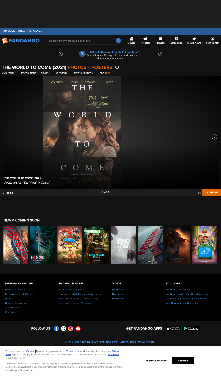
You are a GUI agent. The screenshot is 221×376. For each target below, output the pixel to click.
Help (133, 342)
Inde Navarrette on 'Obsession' (182, 303)
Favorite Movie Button (116, 67)
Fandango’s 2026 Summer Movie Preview (81, 294)
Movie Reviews (83, 72)
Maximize (199, 193)
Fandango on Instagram (70, 328)
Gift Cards (9, 31)
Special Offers (12, 307)
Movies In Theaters (15, 289)
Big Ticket (117, 294)
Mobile (8, 298)
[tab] (98, 58)
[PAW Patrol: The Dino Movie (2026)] (70, 245)
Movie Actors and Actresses (20, 294)
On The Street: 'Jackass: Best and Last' (186, 298)
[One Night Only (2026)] (97, 245)
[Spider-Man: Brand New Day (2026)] (16, 245)
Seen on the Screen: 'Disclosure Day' (79, 298)
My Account (146, 342)
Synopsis (61, 72)
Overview (8, 72)
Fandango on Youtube (78, 328)
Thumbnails (3, 193)
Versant (31, 351)
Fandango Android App (191, 328)
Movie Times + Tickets (35, 72)
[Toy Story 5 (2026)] (205, 245)
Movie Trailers (119, 289)
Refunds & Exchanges (114, 342)
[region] (110, 361)
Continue (183, 360)
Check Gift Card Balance (81, 342)
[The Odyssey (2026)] (178, 245)
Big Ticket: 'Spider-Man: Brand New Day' (187, 294)
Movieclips (117, 298)
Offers (21, 31)
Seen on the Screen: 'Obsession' (76, 303)
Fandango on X (63, 328)
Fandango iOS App (173, 328)
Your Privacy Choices (156, 360)
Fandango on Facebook (56, 328)
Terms (69, 351)
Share (213, 192)
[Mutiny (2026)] (151, 245)
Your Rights (113, 354)
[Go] (118, 40)
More (103, 72)
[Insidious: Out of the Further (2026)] (43, 245)
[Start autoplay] (10, 192)
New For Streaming (15, 303)
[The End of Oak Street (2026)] (124, 245)
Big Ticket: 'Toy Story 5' (178, 289)
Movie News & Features (71, 289)
